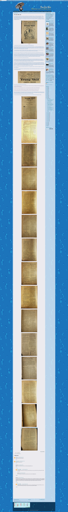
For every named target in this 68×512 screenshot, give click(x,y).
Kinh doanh (49, 11)
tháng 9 (48, 114)
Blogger (37, 510)
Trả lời (16, 475)
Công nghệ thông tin (28, 11)
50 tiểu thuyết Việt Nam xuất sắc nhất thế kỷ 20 (51, 22)
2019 (47, 93)
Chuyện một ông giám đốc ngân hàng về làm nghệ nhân (50, 109)
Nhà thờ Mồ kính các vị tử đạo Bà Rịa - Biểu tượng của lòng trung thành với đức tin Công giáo (50, 14)
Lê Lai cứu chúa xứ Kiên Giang (51, 42)
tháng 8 (48, 115)
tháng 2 (48, 120)
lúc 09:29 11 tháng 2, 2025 (20, 477)
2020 (47, 92)
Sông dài (48, 111)
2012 (47, 123)
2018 (47, 94)
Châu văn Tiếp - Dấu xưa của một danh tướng (51, 63)
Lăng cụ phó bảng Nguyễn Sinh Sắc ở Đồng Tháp (50, 107)
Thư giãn (20, 11)
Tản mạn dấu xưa (49, 106)
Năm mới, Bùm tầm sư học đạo (50, 99)
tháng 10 (48, 113)
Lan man (42, 11)
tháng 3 (48, 119)
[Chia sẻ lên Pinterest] (19, 452)
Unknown (17, 457)
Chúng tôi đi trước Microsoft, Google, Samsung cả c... (50, 100)
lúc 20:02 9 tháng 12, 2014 (20, 457)
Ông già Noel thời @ (49, 102)
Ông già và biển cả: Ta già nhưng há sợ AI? (51, 37)
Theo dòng (45, 11)
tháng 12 (48, 98)
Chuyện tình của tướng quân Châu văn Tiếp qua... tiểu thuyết (51, 48)
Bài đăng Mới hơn (16, 499)
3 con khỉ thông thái (49, 101)
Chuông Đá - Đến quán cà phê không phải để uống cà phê (50, 104)
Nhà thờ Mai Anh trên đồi (49, 103)
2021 (47, 91)
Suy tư (23, 11)
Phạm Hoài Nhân (19, 469)
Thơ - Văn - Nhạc (38, 11)
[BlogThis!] (17, 452)
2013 (47, 122)
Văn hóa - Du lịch (16, 11)
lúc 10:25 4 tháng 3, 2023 (24, 469)
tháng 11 (48, 112)
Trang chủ (29, 499)
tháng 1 (48, 121)
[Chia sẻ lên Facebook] (18, 452)
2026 (47, 87)
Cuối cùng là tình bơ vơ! (49, 105)
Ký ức (49, 77)
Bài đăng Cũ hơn (42, 499)
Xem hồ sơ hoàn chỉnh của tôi (49, 84)
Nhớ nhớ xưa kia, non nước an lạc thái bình (51, 53)
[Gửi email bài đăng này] (16, 452)
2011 (47, 124)
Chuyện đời (33, 11)
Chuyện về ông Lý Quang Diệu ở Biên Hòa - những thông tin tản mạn (51, 69)
